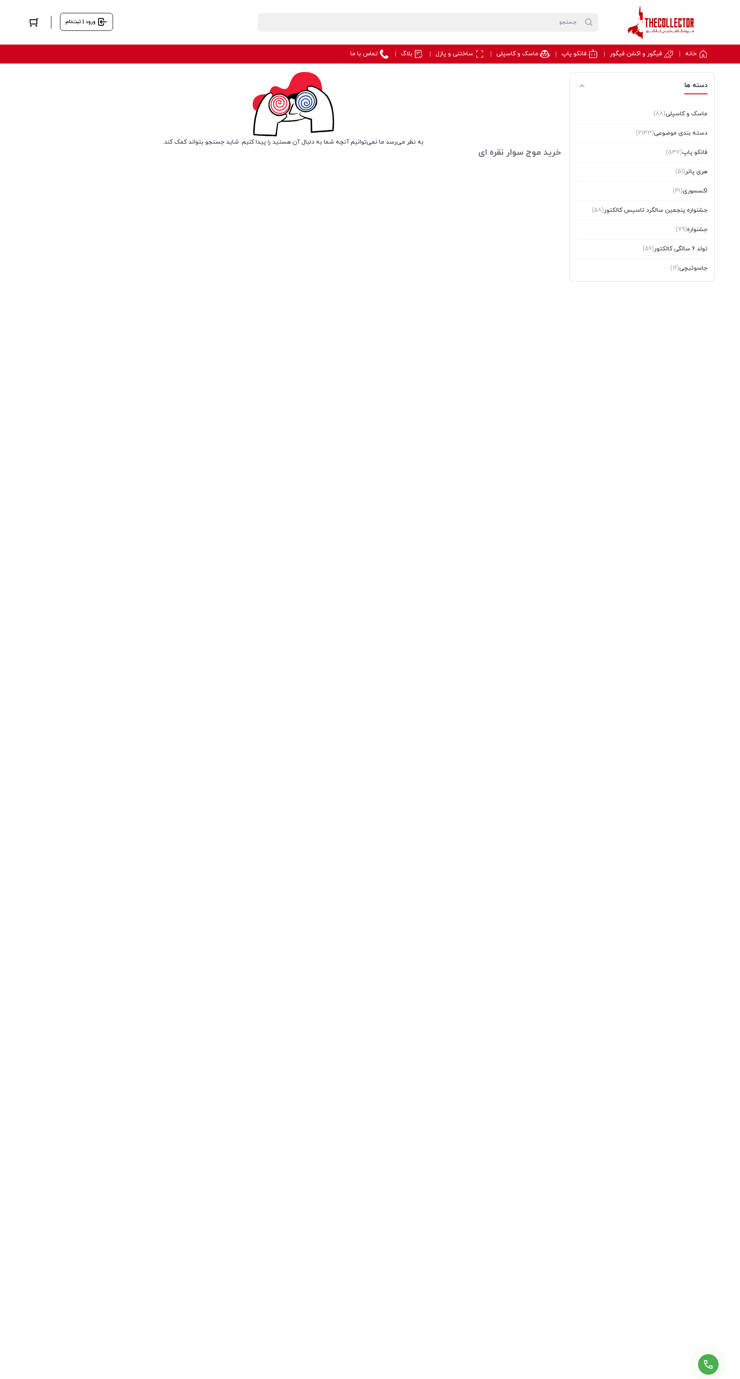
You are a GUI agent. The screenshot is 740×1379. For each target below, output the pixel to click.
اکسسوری (690, 191)
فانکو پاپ (686, 152)
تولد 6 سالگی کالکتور (675, 249)
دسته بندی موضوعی (671, 133)
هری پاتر (691, 172)
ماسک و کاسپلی (680, 114)
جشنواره (691, 229)
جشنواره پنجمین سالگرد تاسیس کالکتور (649, 210)
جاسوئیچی (688, 268)
